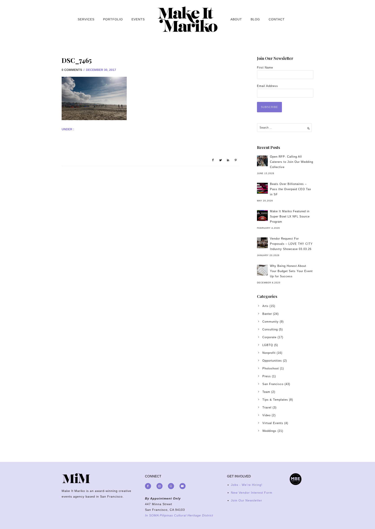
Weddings (269, 431)
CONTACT (277, 19)
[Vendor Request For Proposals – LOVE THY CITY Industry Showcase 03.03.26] (262, 242)
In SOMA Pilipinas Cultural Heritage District (179, 515)
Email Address (267, 86)
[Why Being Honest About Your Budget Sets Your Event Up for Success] (262, 270)
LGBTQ (267, 345)
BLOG (255, 19)
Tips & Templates (275, 399)
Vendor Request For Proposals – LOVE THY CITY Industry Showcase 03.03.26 (291, 244)
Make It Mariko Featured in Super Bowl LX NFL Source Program (290, 216)
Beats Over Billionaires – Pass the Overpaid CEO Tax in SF (290, 189)
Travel (266, 407)
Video (266, 415)
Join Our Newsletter (246, 500)
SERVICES (86, 19)
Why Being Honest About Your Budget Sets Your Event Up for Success (291, 271)
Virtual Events (272, 423)
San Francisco (272, 384)
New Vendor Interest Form (251, 492)
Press (266, 376)
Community (270, 321)
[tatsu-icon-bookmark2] (172, 486)
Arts (265, 306)
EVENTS (138, 19)
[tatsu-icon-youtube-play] (182, 486)
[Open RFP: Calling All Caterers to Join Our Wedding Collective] (262, 160)
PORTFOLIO (113, 19)
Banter (267, 313)
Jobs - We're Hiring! (246, 485)
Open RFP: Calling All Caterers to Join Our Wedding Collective (291, 162)
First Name (265, 67)
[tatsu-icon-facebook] (149, 486)
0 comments (72, 70)
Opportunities (272, 360)
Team (266, 391)
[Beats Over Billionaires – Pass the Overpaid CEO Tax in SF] (262, 188)
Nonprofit (269, 352)
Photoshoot (270, 368)
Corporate (269, 337)
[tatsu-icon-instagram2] (160, 486)
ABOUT (236, 19)
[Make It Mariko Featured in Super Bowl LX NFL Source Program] (262, 215)
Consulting (270, 329)
